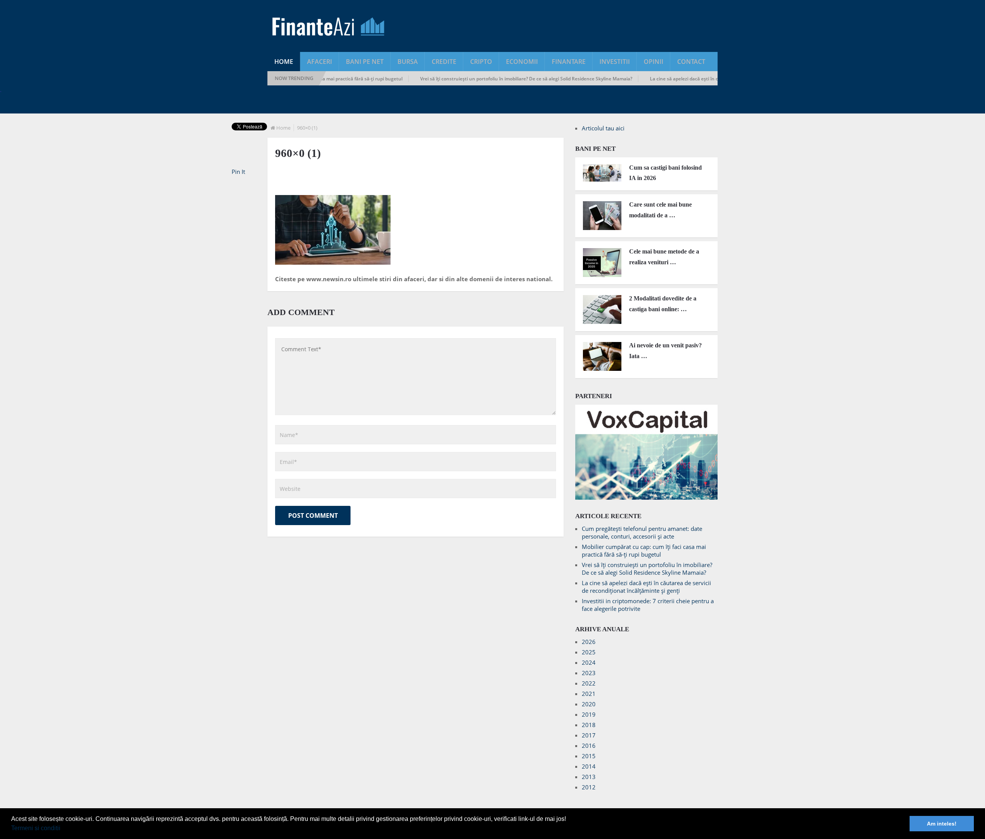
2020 (589, 704)
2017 (589, 735)
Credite (444, 61)
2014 (589, 766)
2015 (589, 756)
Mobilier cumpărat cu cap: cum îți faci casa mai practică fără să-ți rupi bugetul (644, 550)
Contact (691, 61)
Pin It (238, 171)
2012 (589, 787)
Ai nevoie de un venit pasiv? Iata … (665, 350)
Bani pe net (365, 61)
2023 (589, 673)
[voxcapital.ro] (646, 497)
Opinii (653, 61)
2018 (589, 725)
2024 (589, 662)
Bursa (407, 61)
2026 (589, 642)
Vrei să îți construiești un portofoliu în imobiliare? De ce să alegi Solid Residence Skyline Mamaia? (507, 78)
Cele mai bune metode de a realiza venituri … (664, 256)
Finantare (569, 61)
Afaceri (319, 61)
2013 (589, 777)
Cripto (481, 61)
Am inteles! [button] (942, 824)
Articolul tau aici (603, 128)
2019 (589, 714)
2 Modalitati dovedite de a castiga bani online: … (662, 303)
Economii (522, 61)
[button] (63, 829)
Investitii (614, 61)
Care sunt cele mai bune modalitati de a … (660, 209)
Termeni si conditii (35, 828)
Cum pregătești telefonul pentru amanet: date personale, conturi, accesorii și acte (642, 532)
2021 (589, 693)
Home (283, 61)
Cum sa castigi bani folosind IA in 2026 (665, 172)
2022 (589, 683)
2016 (589, 745)
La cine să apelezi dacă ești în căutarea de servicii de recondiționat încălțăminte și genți (646, 586)
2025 (589, 652)
